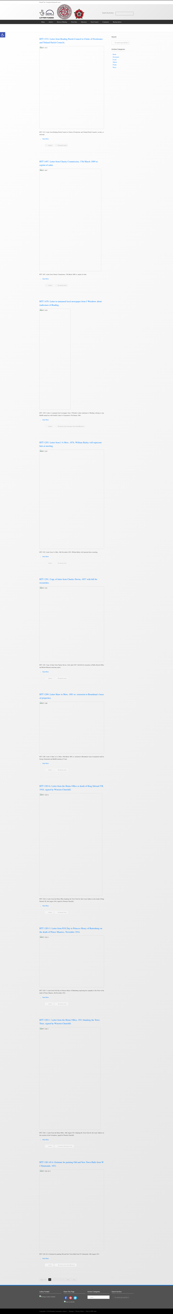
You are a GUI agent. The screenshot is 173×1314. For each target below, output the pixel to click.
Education (84, 22)
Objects (115, 62)
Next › (68, 1279)
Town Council (94, 22)
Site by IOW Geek (91, 1311)
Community (105, 22)
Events (115, 60)
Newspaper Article (71, 426)
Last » (74, 1279)
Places (114, 67)
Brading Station (117, 22)
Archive (51, 22)
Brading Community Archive (105, 28)
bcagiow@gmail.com (53, 2)
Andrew (50, 145)
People (115, 65)
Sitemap (71, 1311)
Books (114, 54)
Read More (46, 139)
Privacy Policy (80, 1311)
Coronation (60, 1146)
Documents (115, 28)
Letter (65, 145)
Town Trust (74, 22)
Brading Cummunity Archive (58, 1311)
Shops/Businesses (80, 426)
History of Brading (62, 22)
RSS (129, 1311)
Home (43, 22)
